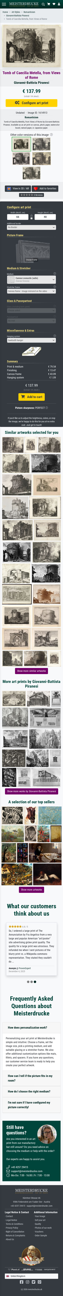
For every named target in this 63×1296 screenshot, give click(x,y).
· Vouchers (38, 1231)
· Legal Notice (11, 1220)
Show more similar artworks (31, 670)
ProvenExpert (25, 968)
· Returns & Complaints (15, 1235)
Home (5, 12)
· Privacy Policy (11, 1228)
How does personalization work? (27, 1027)
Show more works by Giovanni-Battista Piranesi (31, 791)
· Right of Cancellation (14, 1231)
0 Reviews (38, 195)
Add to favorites (47, 188)
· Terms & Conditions (14, 1224)
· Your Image (39, 1216)
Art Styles (16, 12)
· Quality (37, 1224)
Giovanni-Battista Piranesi (17, 15)
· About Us (9, 1239)
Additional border (14, 223)
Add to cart (33, 397)
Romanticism (29, 12)
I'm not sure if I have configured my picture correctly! (29, 1105)
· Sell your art (39, 1220)
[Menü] (4, 4)
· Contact (9, 1216)
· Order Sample (40, 1235)
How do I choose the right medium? (29, 1091)
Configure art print (33, 103)
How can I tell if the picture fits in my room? (30, 1078)
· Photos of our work (43, 1228)
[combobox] (31, 227)
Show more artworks (31, 889)
